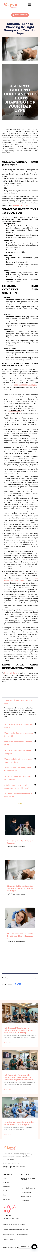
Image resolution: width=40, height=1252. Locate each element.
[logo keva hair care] (9, 1147)
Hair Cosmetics (25, 1201)
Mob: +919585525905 (9, 1160)
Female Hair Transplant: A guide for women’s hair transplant (19, 1123)
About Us (6, 1182)
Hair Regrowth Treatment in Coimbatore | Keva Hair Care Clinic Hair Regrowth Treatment (19, 1077)
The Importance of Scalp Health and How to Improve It (20, 936)
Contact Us (6, 1199)
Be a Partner (7, 1191)
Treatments (6, 1187)
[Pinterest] (9, 1211)
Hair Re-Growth (25, 1184)
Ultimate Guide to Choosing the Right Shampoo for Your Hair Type (20, 888)
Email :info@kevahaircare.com (11, 1163)
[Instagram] (5, 1207)
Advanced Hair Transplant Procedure (28, 1179)
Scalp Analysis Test (26, 1196)
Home (5, 1178)
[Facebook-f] (9, 1207)
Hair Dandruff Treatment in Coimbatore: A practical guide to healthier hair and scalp (19, 1030)
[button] (29, 5)
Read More (7, 1042)
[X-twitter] (5, 1211)
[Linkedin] (13, 1207)
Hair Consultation (26, 1192)
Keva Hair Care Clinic (11, 1219)
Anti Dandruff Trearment (28, 1188)
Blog (4, 1195)
